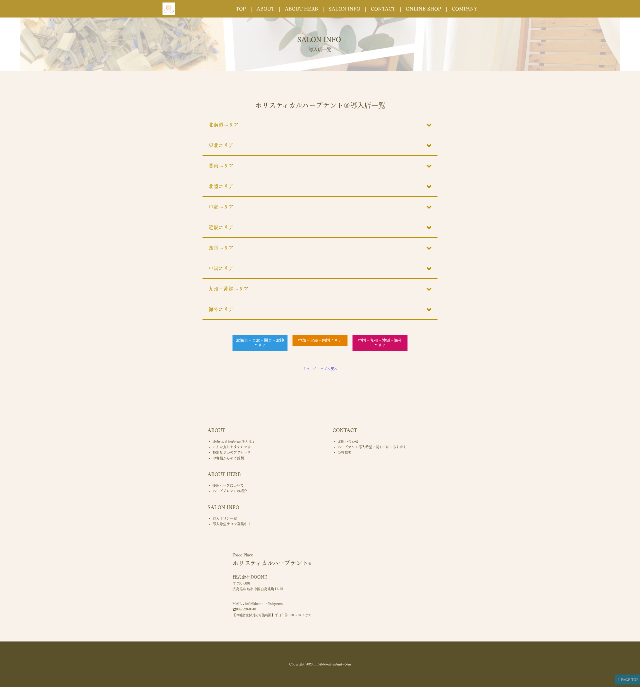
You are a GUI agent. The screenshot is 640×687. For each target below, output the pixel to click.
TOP (241, 8)
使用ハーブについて (228, 485)
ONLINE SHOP (423, 8)
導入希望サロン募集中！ (231, 524)
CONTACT (383, 8)
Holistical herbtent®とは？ (233, 441)
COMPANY (465, 8)
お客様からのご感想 (228, 458)
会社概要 (345, 452)
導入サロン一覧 (224, 518)
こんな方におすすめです (231, 447)
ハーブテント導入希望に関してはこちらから (372, 447)
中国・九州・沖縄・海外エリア (380, 342)
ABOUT (265, 8)
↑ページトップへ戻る (320, 369)
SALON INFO (344, 8)
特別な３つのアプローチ (231, 452)
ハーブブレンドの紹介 (229, 491)
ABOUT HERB (301, 8)
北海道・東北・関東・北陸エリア (260, 342)
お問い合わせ (348, 441)
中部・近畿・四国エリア (320, 340)
